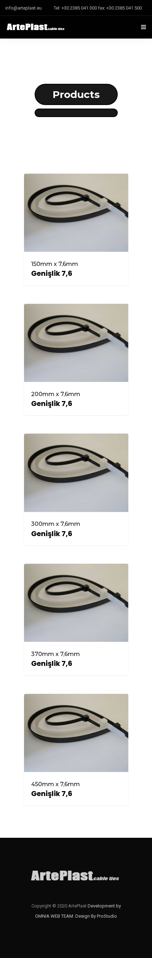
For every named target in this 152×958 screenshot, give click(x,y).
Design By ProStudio (96, 916)
